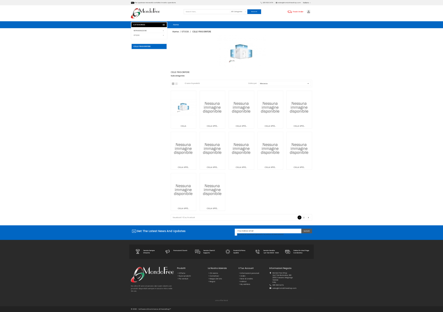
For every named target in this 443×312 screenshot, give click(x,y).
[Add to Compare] (184, 121)
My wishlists (245, 284)
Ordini (242, 276)
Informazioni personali (249, 273)
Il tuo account (246, 268)
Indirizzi (243, 281)
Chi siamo (214, 273)
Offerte (182, 273)
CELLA (183, 126)
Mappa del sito (216, 279)
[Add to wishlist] (179, 121)
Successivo (308, 217)
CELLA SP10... (212, 126)
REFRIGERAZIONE (149, 30)
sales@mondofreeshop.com (284, 288)
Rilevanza (285, 83)
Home (176, 24)
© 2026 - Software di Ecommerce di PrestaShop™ (151, 309)
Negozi (212, 281)
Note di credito (246, 279)
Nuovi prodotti (185, 276)
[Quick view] (188, 121)
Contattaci (214, 276)
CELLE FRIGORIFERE (142, 46)
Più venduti (183, 279)
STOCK (149, 35)
